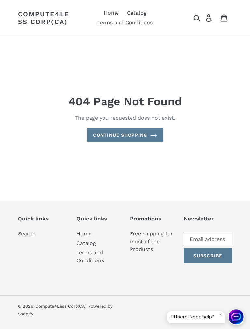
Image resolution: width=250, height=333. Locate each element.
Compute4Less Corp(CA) (43, 18)
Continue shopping (120, 135)
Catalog (86, 243)
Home (83, 234)
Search (26, 234)
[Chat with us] (236, 316)
